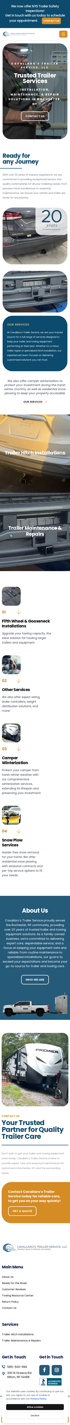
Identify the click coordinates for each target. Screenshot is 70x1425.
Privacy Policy (38, 1398)
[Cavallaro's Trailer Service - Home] (30, 34)
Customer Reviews (14, 1289)
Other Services (16, 689)
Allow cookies (35, 1407)
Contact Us (51, 21)
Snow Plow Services (12, 842)
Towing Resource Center (18, 1295)
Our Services (32, 402)
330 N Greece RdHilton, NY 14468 (19, 1375)
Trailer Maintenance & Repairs (21, 1340)
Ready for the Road (14, 1283)
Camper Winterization (15, 760)
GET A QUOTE (22, 1211)
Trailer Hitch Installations (18, 1334)
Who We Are (35, 980)
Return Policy (10, 1302)
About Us (8, 1277)
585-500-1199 (17, 1367)
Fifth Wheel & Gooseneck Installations (26, 623)
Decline (35, 1415)
